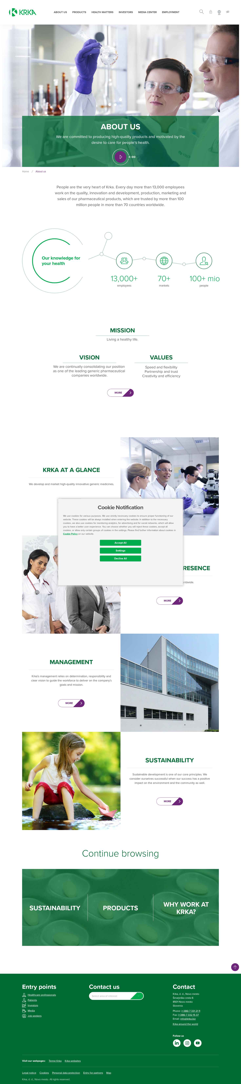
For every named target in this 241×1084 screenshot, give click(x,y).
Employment (170, 12)
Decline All (120, 558)
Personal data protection (66, 1073)
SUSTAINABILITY (55, 908)
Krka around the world (185, 1024)
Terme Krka (55, 1061)
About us (60, 12)
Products (79, 12)
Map (108, 1073)
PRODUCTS (120, 908)
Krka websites (73, 1061)
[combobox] (116, 996)
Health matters (102, 12)
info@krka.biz (188, 1019)
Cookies (44, 1073)
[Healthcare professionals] (210, 12)
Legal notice (29, 1073)
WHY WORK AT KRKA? (186, 908)
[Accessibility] (227, 12)
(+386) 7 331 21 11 (190, 1011)
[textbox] (116, 996)
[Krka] (22, 12)
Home (25, 171)
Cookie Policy (70, 533)
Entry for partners (93, 1073)
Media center (147, 12)
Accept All (121, 542)
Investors (126, 12)
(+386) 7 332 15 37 (188, 1015)
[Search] (201, 12)
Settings (120, 550)
